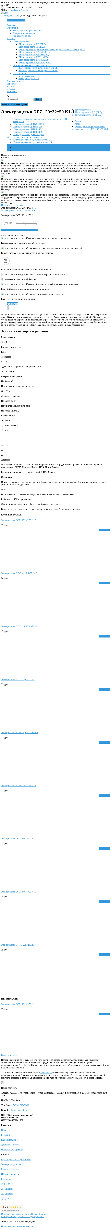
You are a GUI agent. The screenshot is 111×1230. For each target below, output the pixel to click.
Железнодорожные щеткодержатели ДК (38, 68)
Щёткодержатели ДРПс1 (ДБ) (33, 57)
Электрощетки (20, 73)
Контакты (12, 91)
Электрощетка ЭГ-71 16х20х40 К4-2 (19, 626)
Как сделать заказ (9, 1140)
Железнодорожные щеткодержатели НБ (38, 70)
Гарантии (11, 83)
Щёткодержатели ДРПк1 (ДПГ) (34, 52)
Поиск (38, 99)
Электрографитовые (28, 78)
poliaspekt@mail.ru (20, 10)
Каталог (11, 38)
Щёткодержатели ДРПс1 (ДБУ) (33, 60)
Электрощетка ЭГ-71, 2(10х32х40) (18, 679)
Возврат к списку (9, 1055)
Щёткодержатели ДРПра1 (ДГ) (33, 54)
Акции (10, 86)
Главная (11, 25)
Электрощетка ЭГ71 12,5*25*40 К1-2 (19, 732)
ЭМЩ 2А (6, 1184)
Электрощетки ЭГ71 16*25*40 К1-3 (18, 838)
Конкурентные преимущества (27, 30)
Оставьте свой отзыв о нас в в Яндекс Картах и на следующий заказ (23, 1215)
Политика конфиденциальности (17, 1226)
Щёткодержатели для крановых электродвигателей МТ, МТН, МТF (51, 49)
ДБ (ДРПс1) (7, 1193)
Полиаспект (46, 1072)
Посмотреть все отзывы (13, 205)
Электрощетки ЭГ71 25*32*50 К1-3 (18, 520)
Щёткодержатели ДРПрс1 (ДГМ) (34, 62)
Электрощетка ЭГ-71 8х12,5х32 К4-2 (19, 573)
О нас (4, 1130)
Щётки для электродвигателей (16, 1159)
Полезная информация (24, 33)
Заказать (105, 530)
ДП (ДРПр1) (7, 1198)
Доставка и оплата (16, 81)
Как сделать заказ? (22, 36)
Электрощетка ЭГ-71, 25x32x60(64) (18, 945)
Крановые (6, 1179)
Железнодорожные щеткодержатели (30, 65)
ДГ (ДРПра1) (7, 1189)
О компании (13, 28)
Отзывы (11, 89)
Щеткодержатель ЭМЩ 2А (31, 47)
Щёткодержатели (21, 41)
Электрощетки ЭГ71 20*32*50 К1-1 (18, 1004)
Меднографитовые (27, 76)
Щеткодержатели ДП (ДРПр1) (33, 44)
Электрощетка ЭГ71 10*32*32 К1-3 (18, 785)
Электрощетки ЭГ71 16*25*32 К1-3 (18, 891)
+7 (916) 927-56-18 (10, 15)
